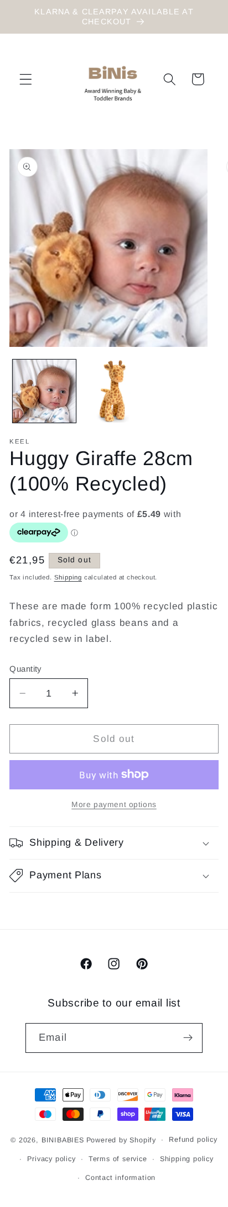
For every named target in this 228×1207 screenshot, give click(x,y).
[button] (26, 79)
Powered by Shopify (121, 1139)
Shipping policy (187, 1159)
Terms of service (118, 1159)
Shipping (68, 577)
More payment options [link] (114, 804)
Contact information (120, 1178)
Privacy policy (51, 1159)
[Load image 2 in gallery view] (113, 391)
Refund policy (193, 1139)
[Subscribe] (188, 1038)
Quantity (25, 668)
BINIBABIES (63, 1139)
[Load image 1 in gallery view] (44, 391)
